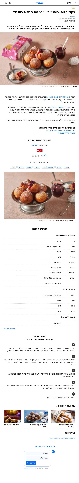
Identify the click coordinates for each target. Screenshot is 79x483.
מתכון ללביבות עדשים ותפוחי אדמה (60, 131)
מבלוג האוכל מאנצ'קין (59, 107)
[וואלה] (39, 3)
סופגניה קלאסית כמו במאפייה (58, 97)
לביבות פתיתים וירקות (66, 133)
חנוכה (63, 438)
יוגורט (59, 438)
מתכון (73, 438)
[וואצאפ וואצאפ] (10, 3)
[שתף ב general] (6, 3)
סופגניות (68, 438)
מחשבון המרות (9, 329)
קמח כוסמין (53, 438)
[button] (69, 3)
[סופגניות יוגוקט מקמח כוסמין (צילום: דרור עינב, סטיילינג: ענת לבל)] (39, 60)
